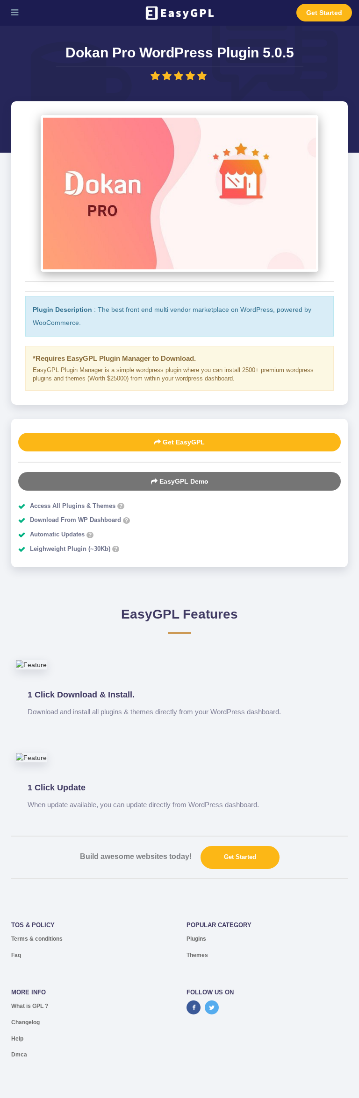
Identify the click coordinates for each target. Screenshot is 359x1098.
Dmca (19, 1054)
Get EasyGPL (183, 442)
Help (17, 1038)
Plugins (196, 939)
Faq (16, 955)
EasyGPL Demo (183, 481)
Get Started (324, 12)
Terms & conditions (37, 939)
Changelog (25, 1022)
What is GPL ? (29, 1006)
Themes (197, 955)
